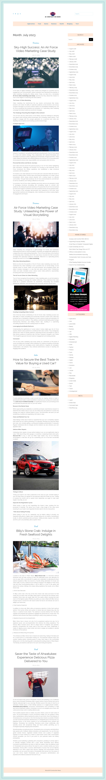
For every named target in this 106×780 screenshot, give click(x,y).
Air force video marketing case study (24, 95)
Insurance (71, 365)
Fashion (71, 347)
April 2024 (72, 111)
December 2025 (73, 64)
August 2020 (72, 214)
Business (54, 23)
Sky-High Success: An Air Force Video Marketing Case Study (36, 49)
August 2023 (72, 131)
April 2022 (72, 173)
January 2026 (72, 61)
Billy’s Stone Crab (40, 575)
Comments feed (73, 405)
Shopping (69, 23)
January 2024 (72, 118)
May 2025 (71, 80)
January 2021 (72, 204)
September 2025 (73, 72)
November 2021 (73, 186)
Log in (71, 400)
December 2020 (73, 206)
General (71, 357)
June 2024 (72, 105)
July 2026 (71, 51)
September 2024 (73, 98)
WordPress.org (73, 408)
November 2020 (73, 209)
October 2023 (73, 126)
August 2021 (72, 193)
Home (71, 362)
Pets (70, 373)
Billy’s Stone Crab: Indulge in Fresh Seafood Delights (36, 532)
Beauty (71, 326)
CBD (70, 334)
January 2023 (72, 149)
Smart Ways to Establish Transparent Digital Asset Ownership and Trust (81, 245)
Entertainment (73, 342)
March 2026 (72, 56)
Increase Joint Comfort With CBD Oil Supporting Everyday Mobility (79, 240)
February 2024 (73, 116)
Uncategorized (73, 391)
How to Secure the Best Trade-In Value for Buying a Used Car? (36, 361)
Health (62, 23)
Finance (71, 349)
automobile (72, 324)
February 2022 (73, 178)
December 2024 (73, 90)
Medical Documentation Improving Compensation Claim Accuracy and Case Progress (80, 257)
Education (72, 339)
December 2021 (73, 183)
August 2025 (72, 74)
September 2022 (73, 160)
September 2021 (73, 191)
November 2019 (73, 230)
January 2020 (72, 225)
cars (70, 331)
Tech (77, 23)
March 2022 (72, 175)
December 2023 (73, 121)
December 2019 (73, 227)
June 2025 (72, 77)
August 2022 (72, 162)
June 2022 (72, 168)
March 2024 (72, 113)
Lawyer (71, 370)
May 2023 (71, 139)
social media (72, 381)
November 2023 (73, 124)
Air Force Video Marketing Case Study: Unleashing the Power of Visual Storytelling (36, 211)
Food (39, 23)
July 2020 (71, 217)
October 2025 (73, 69)
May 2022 (71, 170)
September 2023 (73, 129)
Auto (36, 355)
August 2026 (72, 48)
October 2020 (73, 212)
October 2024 (73, 95)
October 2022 (73, 157)
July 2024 (71, 103)
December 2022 (73, 152)
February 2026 (73, 59)
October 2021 (73, 188)
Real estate (72, 375)
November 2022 (73, 155)
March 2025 (72, 85)
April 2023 (72, 142)
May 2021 (71, 199)
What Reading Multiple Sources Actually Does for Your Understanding (80, 264)
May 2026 (72, 54)
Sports (71, 383)
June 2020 (72, 219)
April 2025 (72, 82)
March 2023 (72, 144)
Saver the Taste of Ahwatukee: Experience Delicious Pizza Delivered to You (36, 657)
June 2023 (72, 136)
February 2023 (73, 147)
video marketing (34, 258)
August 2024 (72, 100)
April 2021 (71, 201)
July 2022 (71, 165)
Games (46, 23)
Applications (31, 23)
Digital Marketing (73, 336)
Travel (71, 388)
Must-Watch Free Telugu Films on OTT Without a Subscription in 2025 (79, 251)
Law (70, 368)
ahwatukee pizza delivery (20, 706)
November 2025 (73, 67)
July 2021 (71, 196)
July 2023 (71, 134)
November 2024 (73, 92)
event (70, 344)
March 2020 (72, 222)
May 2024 (72, 108)
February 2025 (73, 87)
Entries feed (72, 402)
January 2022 (72, 181)
